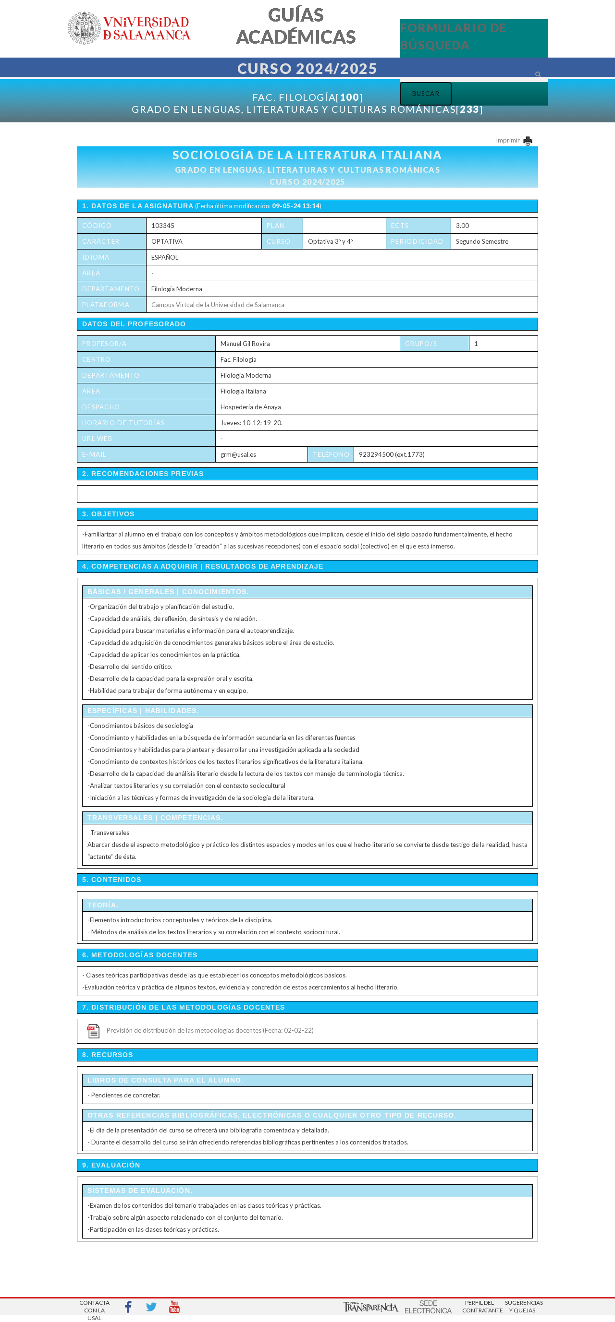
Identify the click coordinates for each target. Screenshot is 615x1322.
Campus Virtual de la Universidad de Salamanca (217, 305)
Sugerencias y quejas (522, 1306)
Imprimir (508, 140)
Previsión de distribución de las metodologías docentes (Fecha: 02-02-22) (210, 1030)
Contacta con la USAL (94, 1307)
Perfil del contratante (479, 1306)
